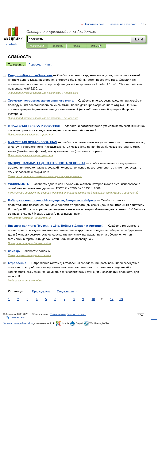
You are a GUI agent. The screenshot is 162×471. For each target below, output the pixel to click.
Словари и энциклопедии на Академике (61, 31)
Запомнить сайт (94, 24)
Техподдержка (58, 314)
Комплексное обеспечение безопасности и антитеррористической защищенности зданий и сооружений (73, 192)
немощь (14, 251)
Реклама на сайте (76, 314)
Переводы (57, 45)
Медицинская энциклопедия (25, 280)
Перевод (34, 64)
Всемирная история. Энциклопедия (29, 218)
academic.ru (13, 44)
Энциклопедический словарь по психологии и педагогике (43, 92)
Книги (76, 45)
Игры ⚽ (96, 45)
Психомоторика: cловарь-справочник (30, 134)
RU (141, 24)
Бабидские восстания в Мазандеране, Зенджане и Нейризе (52, 200)
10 (93, 299)
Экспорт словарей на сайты (18, 323)
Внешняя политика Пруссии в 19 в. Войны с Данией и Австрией (56, 225)
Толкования (37, 45)
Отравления (17, 263)
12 (111, 299)
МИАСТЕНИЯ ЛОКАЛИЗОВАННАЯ (32, 142)
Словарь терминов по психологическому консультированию (45, 176)
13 (121, 299)
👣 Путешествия (15, 317)
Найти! (138, 39)
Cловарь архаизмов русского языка (29, 255)
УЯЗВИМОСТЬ (18, 184)
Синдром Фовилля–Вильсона (30, 75)
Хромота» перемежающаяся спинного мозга (41, 100)
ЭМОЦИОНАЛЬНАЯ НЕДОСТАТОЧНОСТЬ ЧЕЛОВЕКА (46, 163)
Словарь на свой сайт (122, 24)
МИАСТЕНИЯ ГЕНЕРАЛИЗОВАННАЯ (34, 125)
